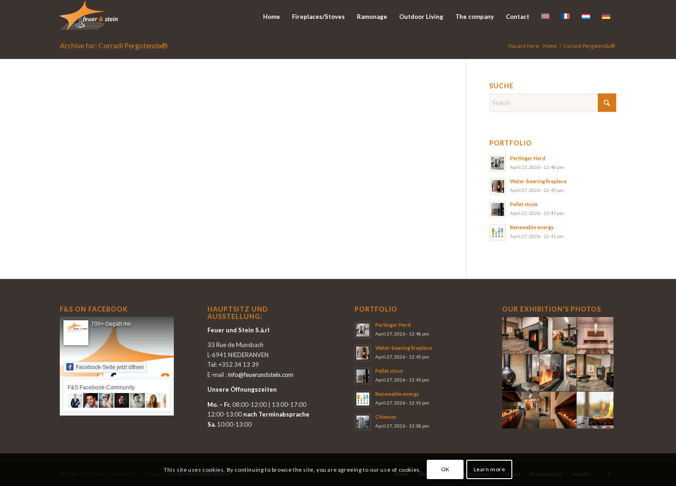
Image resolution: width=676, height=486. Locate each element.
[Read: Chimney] (363, 422)
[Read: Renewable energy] (497, 232)
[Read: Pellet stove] (497, 209)
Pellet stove (524, 204)
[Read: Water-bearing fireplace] (497, 186)
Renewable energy (532, 227)
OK (445, 469)
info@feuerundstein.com (260, 374)
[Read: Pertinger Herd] (497, 163)
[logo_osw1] (89, 16)
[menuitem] (271, 16)
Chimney (385, 417)
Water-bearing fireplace (538, 181)
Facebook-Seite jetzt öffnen (110, 367)
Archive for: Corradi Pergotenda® (114, 45)
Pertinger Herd (527, 158)
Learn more (489, 469)
